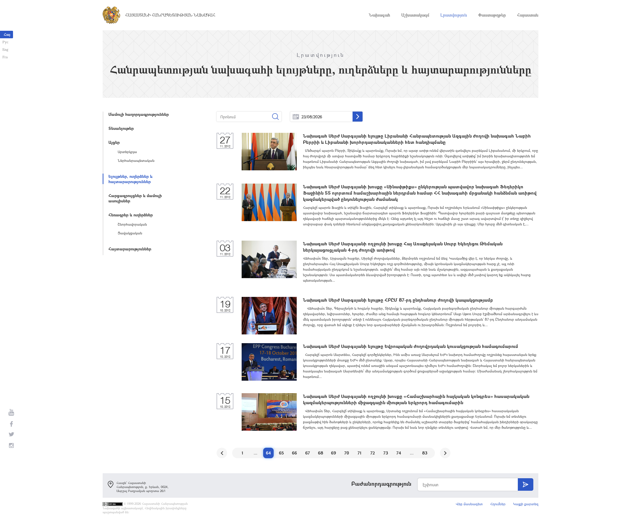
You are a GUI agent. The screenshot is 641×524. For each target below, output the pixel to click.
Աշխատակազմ (415, 15)
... (296, 116)
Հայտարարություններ (129, 248)
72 (372, 452)
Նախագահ (379, 15)
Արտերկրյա (127, 151)
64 (268, 452)
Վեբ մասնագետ (469, 503)
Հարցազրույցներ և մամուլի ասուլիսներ (135, 198)
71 (360, 452)
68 (320, 452)
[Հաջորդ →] (445, 453)
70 (346, 452)
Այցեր (114, 142)
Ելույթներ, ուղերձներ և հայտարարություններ (130, 179)
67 (307, 452)
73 (385, 452)
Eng (5, 49)
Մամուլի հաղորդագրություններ (138, 114)
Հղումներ (498, 503)
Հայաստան (527, 15)
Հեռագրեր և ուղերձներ (130, 214)
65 (281, 452)
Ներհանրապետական (136, 160)
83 (424, 452)
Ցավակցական (130, 233)
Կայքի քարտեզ (525, 503)
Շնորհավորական (132, 224)
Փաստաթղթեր (492, 15)
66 (294, 452)
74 (398, 452)
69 (333, 452)
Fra (5, 57)
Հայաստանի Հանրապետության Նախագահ (170, 15)
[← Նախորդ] (222, 453)
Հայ (7, 34)
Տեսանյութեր (121, 128)
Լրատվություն (453, 15)
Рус (5, 42)
